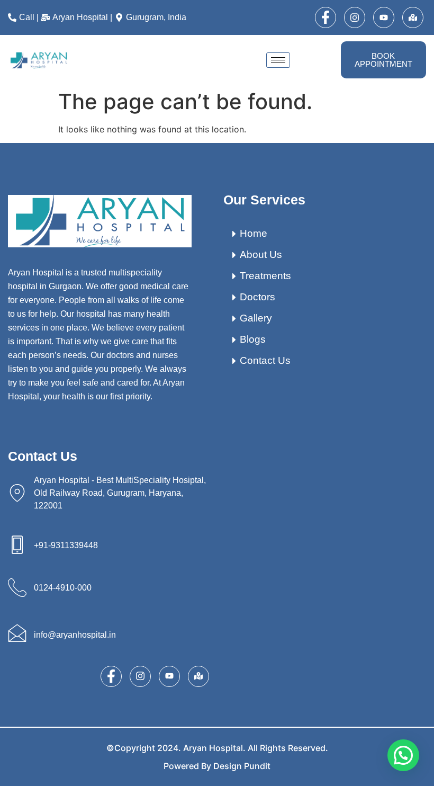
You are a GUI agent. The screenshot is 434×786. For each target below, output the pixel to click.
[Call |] (24, 17)
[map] (412, 17)
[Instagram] (354, 17)
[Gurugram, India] (152, 17)
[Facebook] (325, 17)
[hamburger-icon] (278, 60)
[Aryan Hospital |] (78, 17)
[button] (403, 755)
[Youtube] (383, 17)
